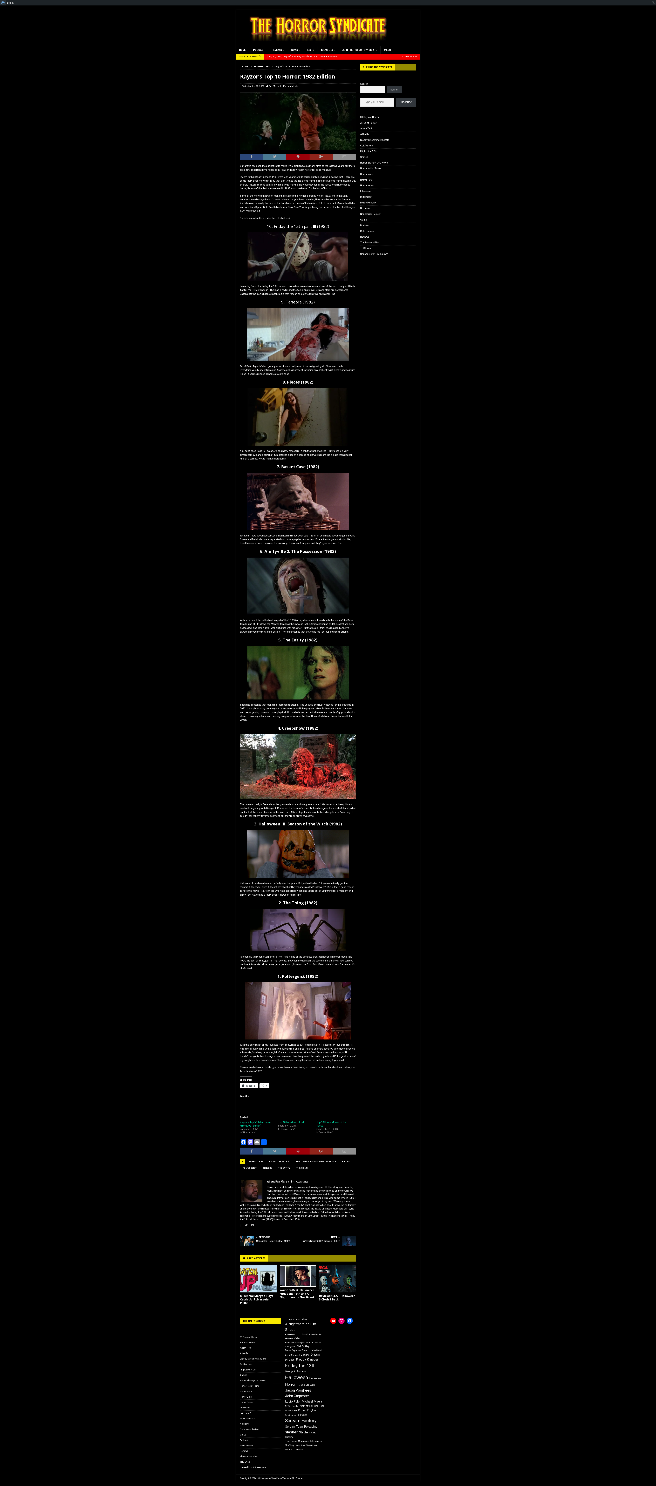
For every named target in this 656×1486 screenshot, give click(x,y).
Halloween (296, 1377)
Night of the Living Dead (312, 1406)
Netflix (295, 1406)
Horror (290, 1384)
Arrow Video (293, 1338)
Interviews (365, 191)
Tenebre (267, 1168)
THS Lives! (365, 248)
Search (364, 83)
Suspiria (289, 1437)
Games (364, 157)
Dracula (315, 1354)
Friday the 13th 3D (279, 1161)
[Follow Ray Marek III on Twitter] (245, 1225)
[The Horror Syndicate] (317, 44)
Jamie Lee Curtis (307, 1385)
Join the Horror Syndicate (359, 50)
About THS (366, 128)
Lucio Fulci (292, 1401)
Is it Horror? (366, 197)
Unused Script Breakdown (374, 254)
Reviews (277, 50)
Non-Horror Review (370, 214)
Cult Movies (366, 145)
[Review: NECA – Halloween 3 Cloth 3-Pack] (337, 1278)
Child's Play (303, 1346)
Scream (302, 1414)
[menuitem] (3, 2)
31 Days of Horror (369, 117)
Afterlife (365, 134)
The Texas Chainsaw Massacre (303, 1441)
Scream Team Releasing (301, 1426)
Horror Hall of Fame (370, 168)
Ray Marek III (275, 86)
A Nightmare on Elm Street (300, 1327)
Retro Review (367, 231)
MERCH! (388, 50)
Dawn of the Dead (312, 1350)
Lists (310, 50)
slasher (291, 1432)
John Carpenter (297, 1396)
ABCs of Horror (368, 123)
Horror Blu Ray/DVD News (374, 162)
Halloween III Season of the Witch (316, 1161)
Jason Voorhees (298, 1390)
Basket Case (256, 1161)
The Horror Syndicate (377, 67)
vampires (300, 1445)
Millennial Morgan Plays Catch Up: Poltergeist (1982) (256, 1299)
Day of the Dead (292, 1355)
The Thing (302, 1168)
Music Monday (368, 202)
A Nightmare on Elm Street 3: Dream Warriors (303, 1334)
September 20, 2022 (254, 86)
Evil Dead (290, 1359)
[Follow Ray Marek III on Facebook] (241, 1225)
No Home (365, 208)
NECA (287, 1406)
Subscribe (406, 102)
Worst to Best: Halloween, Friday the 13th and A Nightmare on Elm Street (297, 1293)
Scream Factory (301, 1420)
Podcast (259, 50)
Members (327, 50)
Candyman (290, 1346)
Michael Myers (312, 1401)
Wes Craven (312, 1445)
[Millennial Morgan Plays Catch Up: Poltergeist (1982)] (258, 1278)
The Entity (284, 1168)
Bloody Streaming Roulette (374, 140)
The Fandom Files (369, 242)
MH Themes (298, 1478)
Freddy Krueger (307, 1359)
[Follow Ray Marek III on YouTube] (251, 1225)
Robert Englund (308, 1410)
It (297, 1385)
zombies (298, 1449)
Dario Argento (293, 1350)
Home (242, 50)
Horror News (367, 185)
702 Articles (302, 1181)
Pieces (346, 1161)
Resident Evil (291, 1411)
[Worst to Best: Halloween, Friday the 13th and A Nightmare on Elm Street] (298, 1276)
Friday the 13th (300, 1366)
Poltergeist (250, 1168)
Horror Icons (366, 174)
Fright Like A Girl (368, 151)
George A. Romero (295, 1371)
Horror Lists (292, 86)
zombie (288, 1449)
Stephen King (308, 1432)
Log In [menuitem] (10, 2)
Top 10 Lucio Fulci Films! (291, 1122)
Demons (305, 1355)
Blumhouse (316, 1343)
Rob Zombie (290, 1415)
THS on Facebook (254, 1320)
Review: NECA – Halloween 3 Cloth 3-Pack (337, 1297)
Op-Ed (363, 219)
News (294, 50)
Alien (304, 1319)
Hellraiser (315, 1378)
